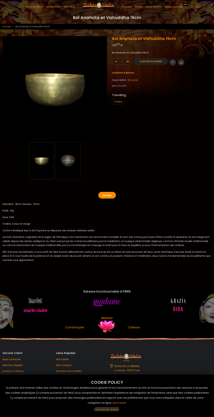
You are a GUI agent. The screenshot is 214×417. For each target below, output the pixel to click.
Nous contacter (12, 359)
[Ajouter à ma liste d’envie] (172, 62)
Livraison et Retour (13, 371)
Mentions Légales (13, 365)
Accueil (7, 26)
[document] (107, 396)
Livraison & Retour (123, 72)
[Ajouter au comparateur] (181, 62)
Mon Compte (64, 365)
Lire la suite (119, 402)
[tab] (107, 195)
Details (107, 195)
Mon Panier (62, 359)
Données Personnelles (69, 371)
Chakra (118, 101)
